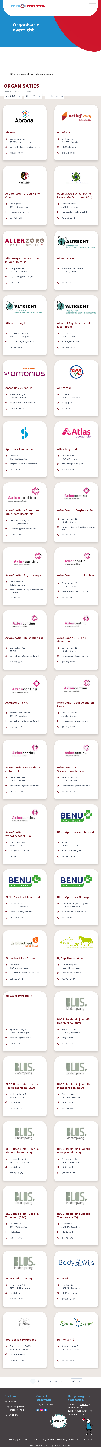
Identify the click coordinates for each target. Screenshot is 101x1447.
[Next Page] (61, 1381)
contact (84, 1404)
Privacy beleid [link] (75, 1439)
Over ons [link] (13, 1415)
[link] (25, 6)
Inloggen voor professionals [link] (17, 1408)
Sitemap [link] (88, 1439)
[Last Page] (67, 1381)
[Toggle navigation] (92, 6)
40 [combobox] (73, 1381)
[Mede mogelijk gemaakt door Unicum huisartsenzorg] (58, 1421)
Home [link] (12, 1401)
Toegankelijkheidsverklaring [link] (54, 1439)
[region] (24, 148)
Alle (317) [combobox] (10, 96)
